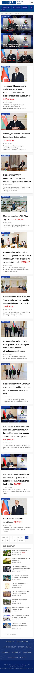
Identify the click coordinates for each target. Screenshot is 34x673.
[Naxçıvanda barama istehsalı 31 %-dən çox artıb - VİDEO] (7, 553)
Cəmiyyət (6, 652)
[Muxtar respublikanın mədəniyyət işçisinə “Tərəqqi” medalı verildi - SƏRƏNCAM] (17, 24)
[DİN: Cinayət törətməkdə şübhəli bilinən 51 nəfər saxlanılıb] (7, 594)
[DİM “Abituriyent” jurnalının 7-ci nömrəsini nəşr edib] (7, 586)
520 (7, 540)
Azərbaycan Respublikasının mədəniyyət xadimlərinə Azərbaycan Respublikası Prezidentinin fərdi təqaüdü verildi (17, 92)
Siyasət (21, 647)
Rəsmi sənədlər (9, 647)
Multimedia (27, 652)
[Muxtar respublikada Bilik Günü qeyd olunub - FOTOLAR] (14, 204)
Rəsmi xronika (5, 16)
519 (3, 540)
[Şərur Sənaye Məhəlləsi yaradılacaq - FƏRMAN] (14, 506)
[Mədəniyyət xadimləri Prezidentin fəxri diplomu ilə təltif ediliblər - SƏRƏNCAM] (14, 121)
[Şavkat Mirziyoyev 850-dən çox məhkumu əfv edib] (7, 610)
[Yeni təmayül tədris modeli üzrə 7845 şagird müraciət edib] (7, 618)
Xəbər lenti (10, 641)
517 (22, 537)
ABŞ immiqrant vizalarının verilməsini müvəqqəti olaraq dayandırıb (19, 625)
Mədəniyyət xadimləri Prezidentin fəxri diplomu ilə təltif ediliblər (16, 137)
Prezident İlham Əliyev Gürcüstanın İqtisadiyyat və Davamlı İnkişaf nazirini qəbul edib (17, 178)
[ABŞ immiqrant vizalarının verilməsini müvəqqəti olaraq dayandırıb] (7, 626)
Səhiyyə (23, 657)
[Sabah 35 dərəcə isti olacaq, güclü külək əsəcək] (7, 561)
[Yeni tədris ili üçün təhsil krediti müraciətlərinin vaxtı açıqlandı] (7, 578)
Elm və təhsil (13, 657)
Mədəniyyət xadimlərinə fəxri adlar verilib (8, 58)
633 (15, 540)
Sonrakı (21, 540)
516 (18, 537)
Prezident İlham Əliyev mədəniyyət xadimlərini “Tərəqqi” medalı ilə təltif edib (24, 60)
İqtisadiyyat (16, 652)
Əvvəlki (5, 537)
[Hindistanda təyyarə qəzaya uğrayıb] (7, 602)
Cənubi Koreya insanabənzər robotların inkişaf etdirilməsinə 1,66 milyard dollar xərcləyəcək (21, 568)
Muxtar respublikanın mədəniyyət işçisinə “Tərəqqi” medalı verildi (15, 28)
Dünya (28, 647)
